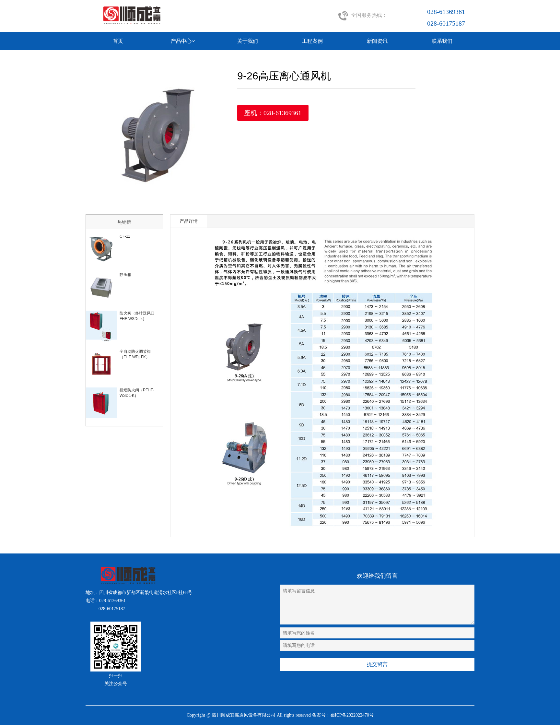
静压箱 (125, 274)
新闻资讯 (377, 41)
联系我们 (442, 41)
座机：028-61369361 (272, 112)
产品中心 (181, 41)
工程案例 (312, 41)
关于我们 (247, 41)
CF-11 (125, 236)
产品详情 (189, 221)
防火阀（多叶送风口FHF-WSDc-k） (137, 316)
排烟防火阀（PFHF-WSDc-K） (137, 393)
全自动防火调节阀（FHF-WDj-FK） (135, 354)
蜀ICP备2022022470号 (352, 715)
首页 (118, 41)
